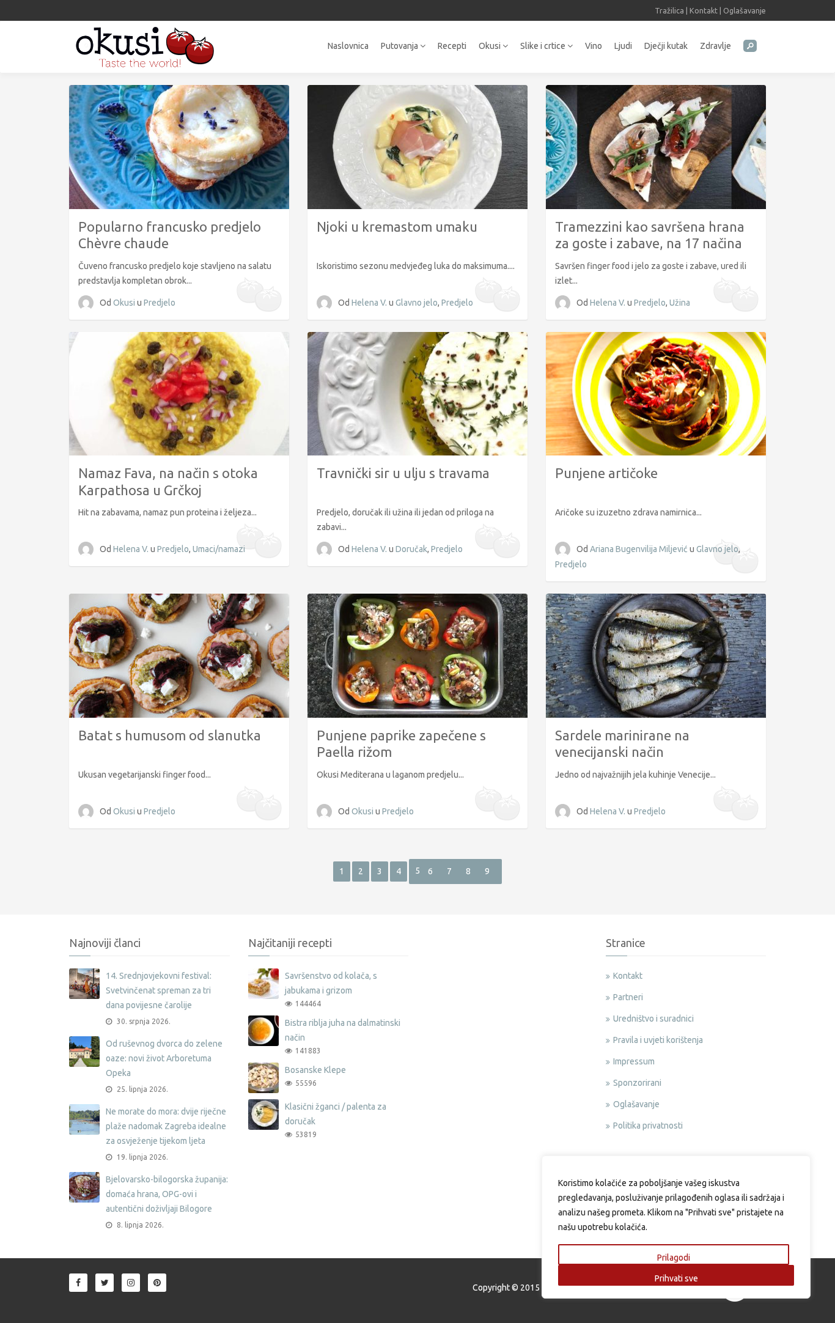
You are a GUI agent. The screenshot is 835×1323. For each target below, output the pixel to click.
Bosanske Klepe (315, 1070)
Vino (593, 46)
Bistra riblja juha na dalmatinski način (342, 1030)
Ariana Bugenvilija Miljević (640, 549)
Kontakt (704, 10)
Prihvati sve (676, 1278)
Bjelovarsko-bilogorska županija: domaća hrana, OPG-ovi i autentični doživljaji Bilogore (167, 1194)
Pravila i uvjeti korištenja (658, 1040)
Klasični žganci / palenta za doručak (335, 1114)
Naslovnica (348, 46)
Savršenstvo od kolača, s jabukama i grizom (331, 983)
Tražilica (669, 10)
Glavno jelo (416, 303)
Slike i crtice (543, 46)
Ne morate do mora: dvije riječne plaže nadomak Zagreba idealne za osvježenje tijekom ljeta (166, 1126)
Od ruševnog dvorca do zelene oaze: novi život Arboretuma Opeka (164, 1058)
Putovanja (400, 46)
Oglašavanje (744, 10)
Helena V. (370, 303)
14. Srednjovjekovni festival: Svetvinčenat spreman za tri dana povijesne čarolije (159, 990)
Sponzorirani (637, 1083)
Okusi (490, 46)
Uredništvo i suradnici (653, 1018)
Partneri (628, 997)
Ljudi (623, 46)
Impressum (634, 1061)
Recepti (452, 46)
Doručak (411, 549)
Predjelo (159, 303)
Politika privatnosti (648, 1125)
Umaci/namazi (219, 549)
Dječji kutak (666, 46)
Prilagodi (673, 1257)
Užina (679, 303)
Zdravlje (715, 46)
